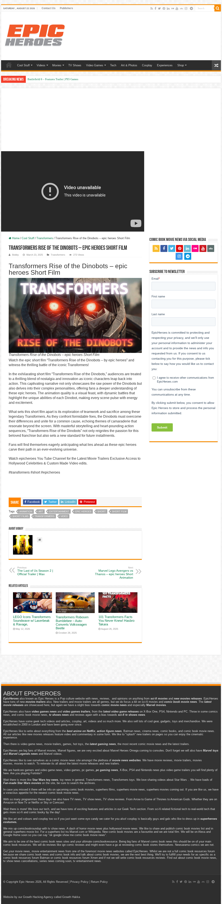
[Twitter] (159, 8)
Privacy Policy (79, 881)
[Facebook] (155, 8)
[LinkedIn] (168, 8)
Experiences (165, 65)
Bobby (15, 254)
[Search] (217, 8)
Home (9, 64)
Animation (25, 511)
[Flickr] (172, 8)
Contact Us (49, 8)
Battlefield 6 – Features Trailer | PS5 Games (53, 79)
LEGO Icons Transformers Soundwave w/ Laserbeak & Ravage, (32, 620)
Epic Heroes (83, 511)
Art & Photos (129, 65)
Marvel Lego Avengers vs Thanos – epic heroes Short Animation (114, 572)
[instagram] (186, 8)
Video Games (94, 65)
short (101, 511)
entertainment (59, 511)
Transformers (44, 238)
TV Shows (74, 65)
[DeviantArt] (181, 8)
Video (64, 516)
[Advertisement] (111, 124)
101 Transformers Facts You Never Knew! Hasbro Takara (116, 620)
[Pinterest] (164, 8)
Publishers (66, 8)
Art (40, 511)
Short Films (20, 516)
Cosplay (147, 65)
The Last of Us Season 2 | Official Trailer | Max (35, 571)
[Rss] (151, 8)
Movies (56, 65)
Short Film (119, 511)
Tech (113, 65)
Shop (180, 65)
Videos (41, 65)
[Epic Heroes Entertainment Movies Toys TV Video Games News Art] (34, 35)
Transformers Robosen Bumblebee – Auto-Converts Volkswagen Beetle (72, 622)
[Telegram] (191, 8)
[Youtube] (177, 8)
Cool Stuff (23, 65)
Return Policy (99, 881)
